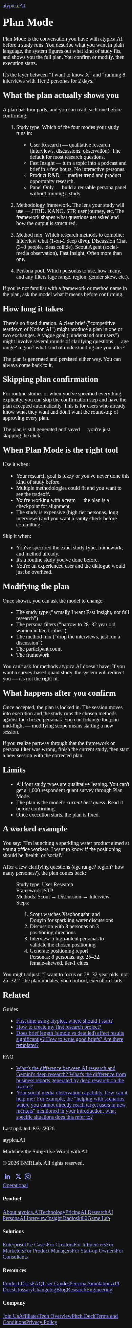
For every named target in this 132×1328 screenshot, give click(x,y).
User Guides (56, 1283)
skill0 (81, 1218)
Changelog (44, 1289)
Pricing (73, 1212)
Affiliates (29, 1316)
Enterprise (13, 1244)
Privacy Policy (41, 1322)
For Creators (60, 1244)
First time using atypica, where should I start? (64, 1021)
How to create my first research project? (58, 1027)
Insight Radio (61, 1218)
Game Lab (98, 1218)
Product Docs (17, 1283)
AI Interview (33, 1218)
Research (76, 1289)
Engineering (99, 1289)
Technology (52, 1212)
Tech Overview (55, 1316)
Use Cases (35, 1244)
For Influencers (89, 1244)
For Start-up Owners (94, 1251)
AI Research (94, 1212)
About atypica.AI (21, 1212)
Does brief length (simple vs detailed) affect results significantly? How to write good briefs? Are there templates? (70, 1039)
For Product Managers (48, 1251)
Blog (61, 1289)
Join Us (11, 1316)
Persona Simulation (90, 1283)
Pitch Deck (83, 1316)
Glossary (23, 1289)
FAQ (37, 1283)
